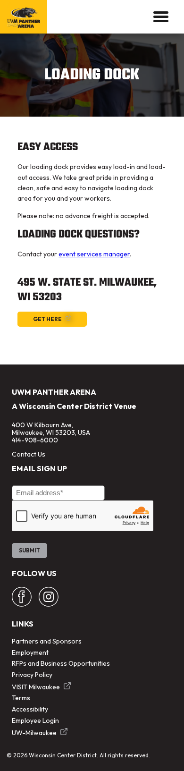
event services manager (94, 254)
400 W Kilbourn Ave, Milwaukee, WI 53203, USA (51, 429)
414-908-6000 (35, 440)
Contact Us (28, 454)
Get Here (47, 318)
